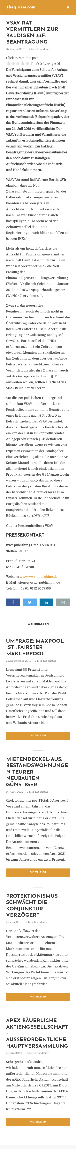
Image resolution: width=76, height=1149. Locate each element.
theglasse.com (21, 7)
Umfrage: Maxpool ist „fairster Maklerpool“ (35, 648)
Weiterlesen (38, 736)
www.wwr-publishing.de (38, 577)
